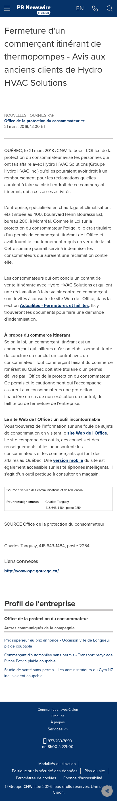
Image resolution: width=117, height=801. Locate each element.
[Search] (110, 8)
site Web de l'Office (87, 433)
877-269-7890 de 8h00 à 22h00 (58, 744)
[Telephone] (95, 8)
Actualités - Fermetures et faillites (54, 305)
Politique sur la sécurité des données (45, 771)
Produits (57, 715)
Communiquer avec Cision (58, 709)
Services (56, 729)
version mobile (68, 460)
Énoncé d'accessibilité (82, 778)
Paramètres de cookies (36, 778)
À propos (58, 722)
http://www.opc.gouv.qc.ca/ (31, 571)
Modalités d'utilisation (57, 764)
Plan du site (95, 771)
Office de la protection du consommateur (46, 618)
